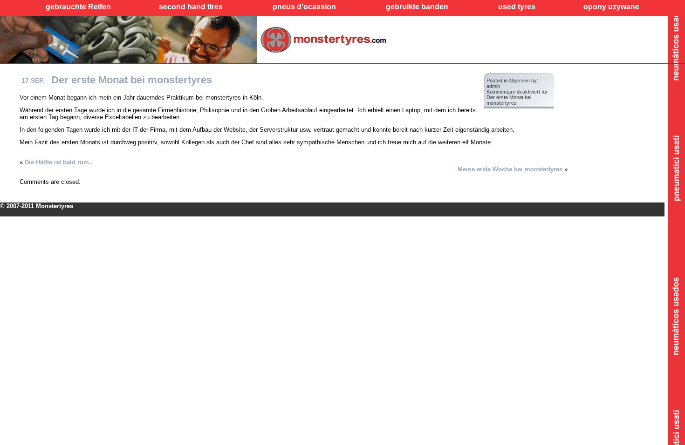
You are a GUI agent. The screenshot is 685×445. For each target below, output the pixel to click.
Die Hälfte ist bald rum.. (59, 162)
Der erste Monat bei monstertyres (131, 80)
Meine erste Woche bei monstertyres (510, 169)
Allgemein (519, 80)
